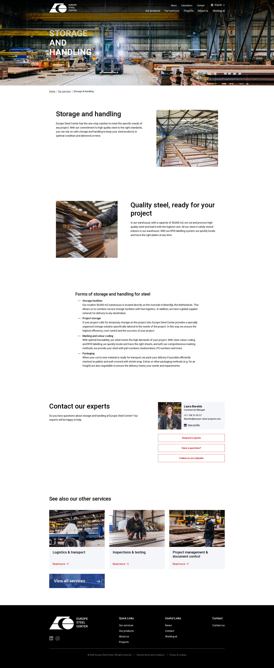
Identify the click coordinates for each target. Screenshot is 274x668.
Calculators (186, 5)
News (174, 5)
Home (52, 91)
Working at (219, 10)
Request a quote (191, 437)
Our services (172, 10)
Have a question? (191, 448)
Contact (201, 5)
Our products (152, 10)
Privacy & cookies (178, 655)
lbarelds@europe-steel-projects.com (202, 419)
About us (203, 10)
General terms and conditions (150, 655)
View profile (194, 425)
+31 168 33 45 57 (193, 415)
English (218, 5)
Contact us (218, 625)
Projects (189, 10)
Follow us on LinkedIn (191, 458)
